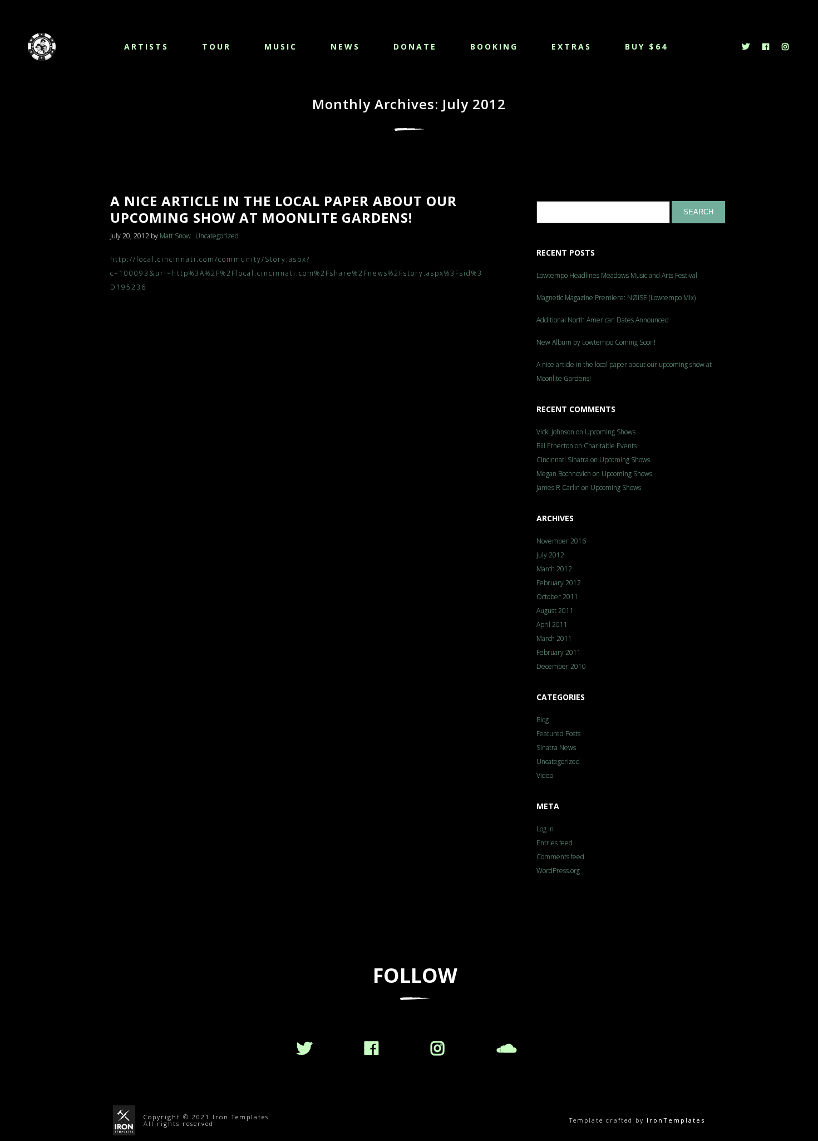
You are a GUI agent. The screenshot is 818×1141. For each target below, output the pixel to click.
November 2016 (561, 541)
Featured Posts (558, 733)
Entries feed (554, 843)
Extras (571, 46)
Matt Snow (175, 236)
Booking (494, 46)
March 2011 (554, 638)
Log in (545, 829)
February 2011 (558, 652)
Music (280, 46)
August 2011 (555, 610)
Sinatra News (556, 747)
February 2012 (558, 582)
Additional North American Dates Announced (602, 320)
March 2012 (554, 569)
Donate (415, 46)
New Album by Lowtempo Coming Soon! (596, 342)
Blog (542, 719)
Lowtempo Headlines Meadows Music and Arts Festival (616, 275)
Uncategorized (217, 236)
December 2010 (561, 666)
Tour (216, 46)
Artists (146, 46)
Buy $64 (646, 46)
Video (544, 775)
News (345, 46)
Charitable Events (610, 445)
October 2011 (557, 596)
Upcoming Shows (610, 432)
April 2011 (552, 624)
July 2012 (550, 555)
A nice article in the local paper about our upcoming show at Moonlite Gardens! (624, 371)
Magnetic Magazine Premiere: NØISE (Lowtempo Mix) (616, 297)
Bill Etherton (554, 445)
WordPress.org (558, 870)
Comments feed (560, 856)
